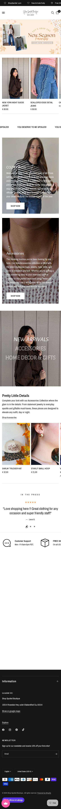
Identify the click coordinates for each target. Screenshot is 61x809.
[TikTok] (25, 730)
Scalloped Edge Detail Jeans (41, 104)
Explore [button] (5, 722)
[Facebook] (5, 730)
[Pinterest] (18, 730)
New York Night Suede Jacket (13, 104)
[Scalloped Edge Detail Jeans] (44, 78)
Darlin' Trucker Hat (12, 468)
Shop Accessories (9, 417)
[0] (57, 12)
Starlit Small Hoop (40, 468)
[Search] (52, 12)
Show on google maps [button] (11, 711)
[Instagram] (12, 730)
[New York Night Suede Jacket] (15, 78)
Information (9, 681)
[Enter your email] (56, 753)
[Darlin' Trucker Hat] (16, 444)
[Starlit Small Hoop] (45, 444)
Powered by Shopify (44, 793)
